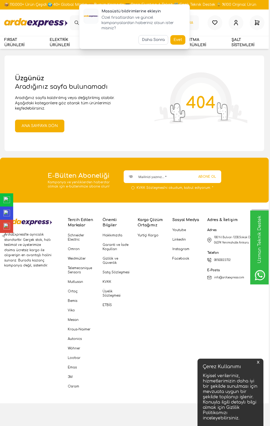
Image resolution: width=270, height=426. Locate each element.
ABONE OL (207, 177)
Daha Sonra (153, 40)
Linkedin (179, 239)
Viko (71, 310)
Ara (190, 23)
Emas (72, 367)
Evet (177, 40)
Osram (73, 386)
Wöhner (74, 348)
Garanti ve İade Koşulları (115, 247)
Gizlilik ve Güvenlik (110, 261)
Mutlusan (75, 282)
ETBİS (107, 305)
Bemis (72, 301)
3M (70, 377)
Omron (74, 249)
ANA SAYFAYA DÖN (40, 126)
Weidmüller (77, 258)
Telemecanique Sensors (80, 270)
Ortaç (73, 291)
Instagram (180, 249)
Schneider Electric (76, 237)
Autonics (75, 339)
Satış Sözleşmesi (116, 272)
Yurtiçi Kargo (148, 235)
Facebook (180, 258)
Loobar (74, 358)
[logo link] (36, 22)
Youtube (179, 230)
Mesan (73, 320)
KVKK (107, 282)
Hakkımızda (112, 235)
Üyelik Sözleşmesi (111, 293)
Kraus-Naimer (79, 329)
